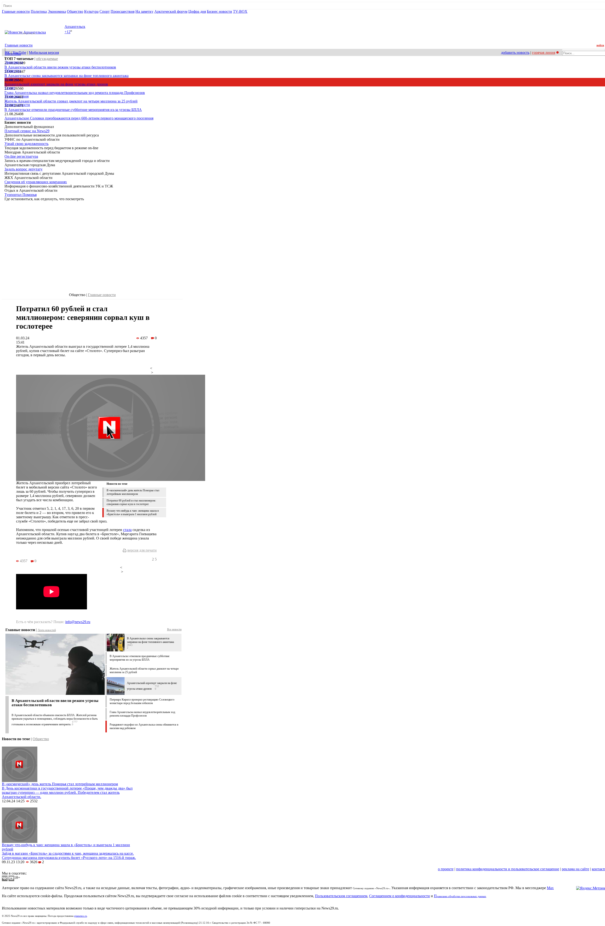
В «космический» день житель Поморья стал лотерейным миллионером (133, 492)
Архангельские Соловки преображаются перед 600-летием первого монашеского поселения (78, 118)
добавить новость (515, 53)
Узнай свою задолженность (26, 144)
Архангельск (75, 27)
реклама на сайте (575, 869)
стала (127, 530)
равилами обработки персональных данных (461, 896)
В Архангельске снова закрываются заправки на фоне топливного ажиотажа (66, 76)
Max (550, 888)
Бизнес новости (219, 11)
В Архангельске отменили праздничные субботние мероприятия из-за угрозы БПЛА (73, 110)
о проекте (446, 869)
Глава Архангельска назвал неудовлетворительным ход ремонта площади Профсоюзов (74, 93)
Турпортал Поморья (20, 195)
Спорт (104, 11)
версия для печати (142, 550)
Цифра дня (197, 11)
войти (600, 45)
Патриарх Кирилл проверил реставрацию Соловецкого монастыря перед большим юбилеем (142, 701)
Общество (75, 11)
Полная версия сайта (20, 16)
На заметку (144, 11)
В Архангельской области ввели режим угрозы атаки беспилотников (60, 67)
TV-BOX (240, 11)
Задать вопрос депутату (23, 169)
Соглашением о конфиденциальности (399, 896)
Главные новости (16, 11)
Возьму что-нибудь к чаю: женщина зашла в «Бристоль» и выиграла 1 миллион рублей (133, 512)
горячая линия (543, 53)
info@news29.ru (77, 622)
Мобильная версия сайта (23, 869)
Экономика (57, 11)
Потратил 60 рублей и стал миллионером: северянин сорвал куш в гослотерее (131, 502)
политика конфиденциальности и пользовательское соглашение (507, 869)
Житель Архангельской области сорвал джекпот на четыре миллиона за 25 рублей (71, 101)
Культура (91, 11)
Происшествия (122, 11)
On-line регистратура (21, 156)
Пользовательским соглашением (341, 896)
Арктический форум (170, 11)
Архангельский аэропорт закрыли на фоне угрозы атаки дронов (56, 84)
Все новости (174, 629)
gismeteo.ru (80, 916)
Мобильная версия (44, 53)
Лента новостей (47, 630)
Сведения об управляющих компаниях (35, 182)
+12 (67, 32)
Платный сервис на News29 (26, 131)
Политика (39, 11)
